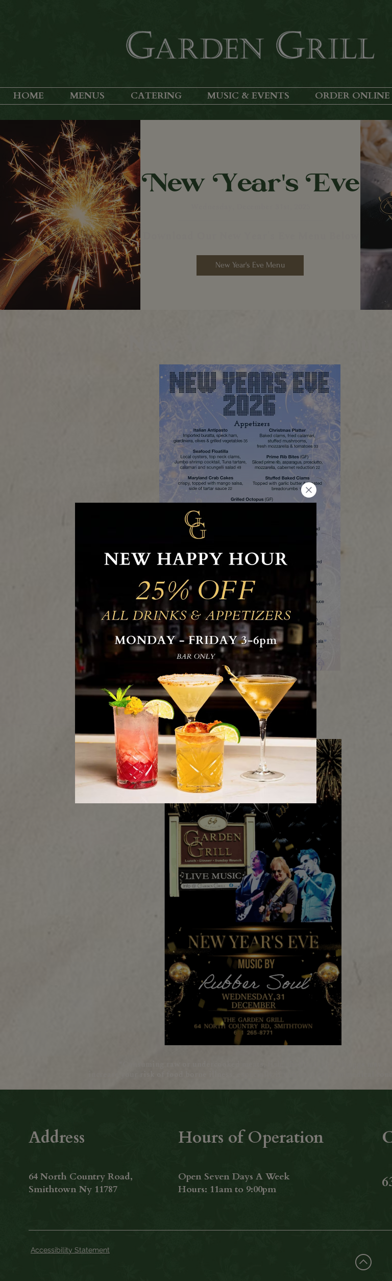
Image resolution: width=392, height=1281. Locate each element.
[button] (308, 490)
